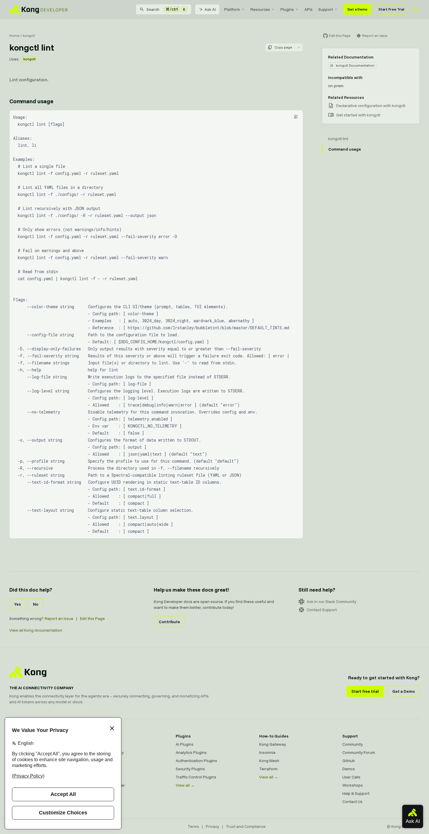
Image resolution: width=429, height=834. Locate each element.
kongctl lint (338, 138)
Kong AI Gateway (108, 752)
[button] (295, 116)
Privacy (212, 826)
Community (352, 744)
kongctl (29, 35)
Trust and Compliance (246, 826)
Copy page (283, 47)
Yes (17, 604)
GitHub (348, 760)
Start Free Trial (391, 9)
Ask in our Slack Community (331, 601)
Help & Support (355, 793)
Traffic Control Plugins (196, 777)
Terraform (268, 768)
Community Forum (358, 752)
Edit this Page (92, 618)
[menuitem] (234, 9)
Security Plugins (190, 768)
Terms (193, 826)
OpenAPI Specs (107, 777)
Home (14, 35)
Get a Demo (357, 9)
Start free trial (365, 691)
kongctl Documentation (355, 65)
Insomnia (101, 768)
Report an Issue (59, 618)
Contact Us (352, 801)
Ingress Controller (109, 785)
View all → (185, 785)
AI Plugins (184, 744)
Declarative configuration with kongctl (370, 105)
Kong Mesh (103, 760)
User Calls (351, 777)
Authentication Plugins (196, 760)
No (35, 604)
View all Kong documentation (35, 630)
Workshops (352, 785)
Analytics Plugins (191, 752)
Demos (348, 768)
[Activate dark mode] (416, 9)
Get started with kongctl (358, 115)
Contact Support (322, 609)
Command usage (31, 101)
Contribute (169, 621)
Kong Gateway (106, 744)
